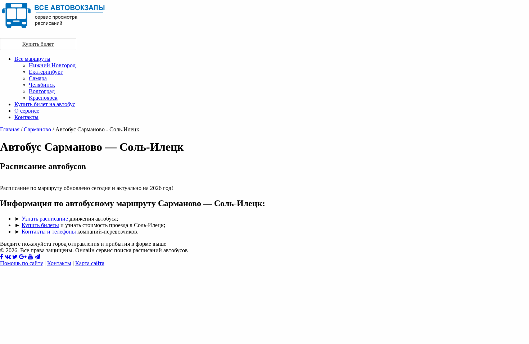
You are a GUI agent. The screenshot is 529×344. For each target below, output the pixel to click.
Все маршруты (32, 59)
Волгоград (42, 91)
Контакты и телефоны (49, 231)
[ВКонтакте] (8, 257)
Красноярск (43, 98)
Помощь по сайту (21, 263)
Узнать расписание (45, 219)
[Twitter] (15, 257)
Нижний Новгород (52, 65)
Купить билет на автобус (44, 104)
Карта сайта (89, 263)
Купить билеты (40, 225)
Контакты (26, 117)
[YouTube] (30, 257)
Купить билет (38, 44)
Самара (38, 78)
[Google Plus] (23, 257)
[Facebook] (1, 257)
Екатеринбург (46, 72)
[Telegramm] (37, 257)
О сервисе (26, 111)
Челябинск (42, 85)
